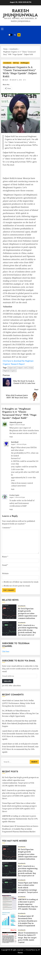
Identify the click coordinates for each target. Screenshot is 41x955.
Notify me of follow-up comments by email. (21, 582)
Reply (11, 437)
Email (5, 565)
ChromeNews (30, 950)
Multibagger (25, 63)
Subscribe (18, 34)
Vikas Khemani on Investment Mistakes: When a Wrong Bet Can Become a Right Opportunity (20, 713)
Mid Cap (16, 63)
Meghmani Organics (9, 371)
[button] (2, 29)
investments (7, 63)
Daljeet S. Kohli (22, 368)
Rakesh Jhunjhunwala (20, 13)
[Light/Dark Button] (10, 35)
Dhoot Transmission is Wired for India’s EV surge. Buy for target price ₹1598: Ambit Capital (28, 938)
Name (5, 556)
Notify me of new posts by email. (17, 586)
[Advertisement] (30, 35)
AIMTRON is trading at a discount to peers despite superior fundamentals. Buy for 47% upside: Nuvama (20, 819)
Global (31, 368)
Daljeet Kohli (12, 368)
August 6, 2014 (17, 80)
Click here (5, 651)
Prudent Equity (14, 495)
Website (5, 573)
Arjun (6, 80)
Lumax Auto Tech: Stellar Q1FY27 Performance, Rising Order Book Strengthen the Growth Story (18, 703)
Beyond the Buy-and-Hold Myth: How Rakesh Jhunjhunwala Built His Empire (19, 723)
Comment (6, 527)
